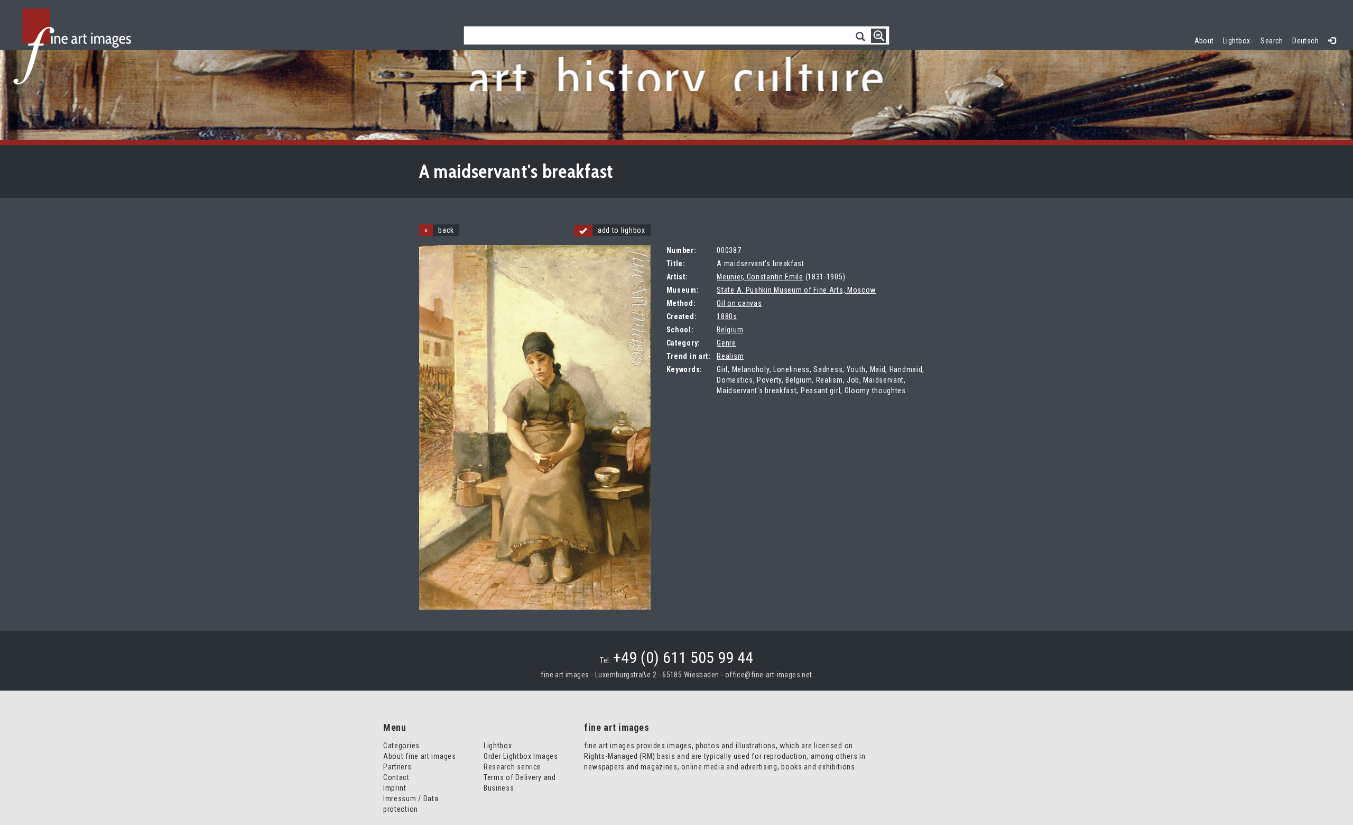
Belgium (730, 329)
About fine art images (419, 756)
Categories (401, 745)
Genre (726, 343)
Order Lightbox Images (521, 756)
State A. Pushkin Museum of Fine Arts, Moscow (796, 290)
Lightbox (1239, 39)
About (1204, 41)
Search (1272, 41)
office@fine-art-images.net (768, 674)
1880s (727, 316)
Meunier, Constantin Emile (760, 277)
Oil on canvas (739, 303)
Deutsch (1305, 41)
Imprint (394, 788)
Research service (512, 767)
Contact (396, 777)
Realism (730, 356)
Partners (397, 767)
